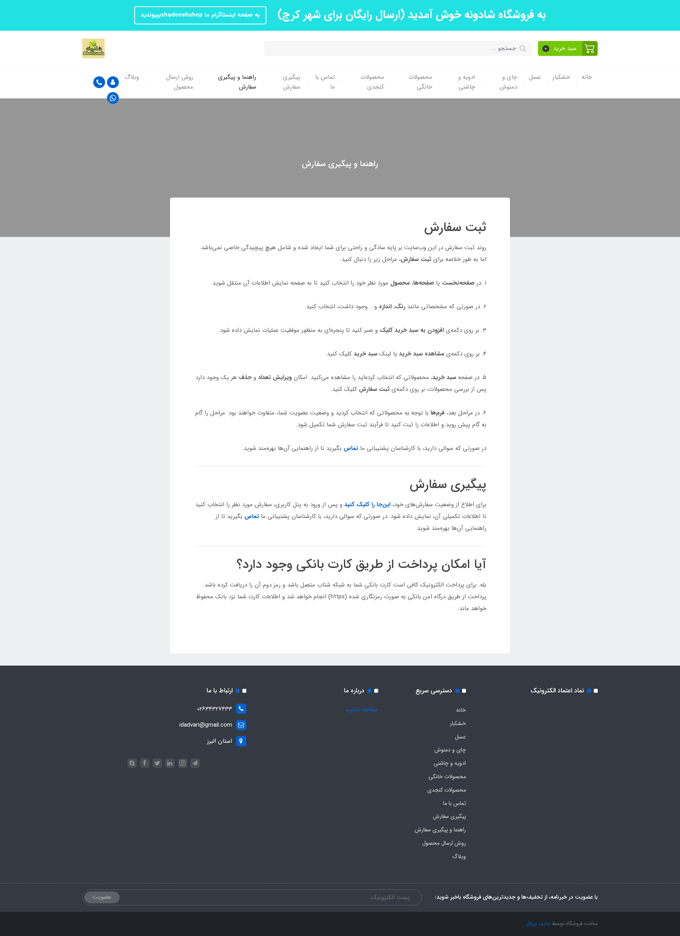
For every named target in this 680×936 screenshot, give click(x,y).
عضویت (101, 897)
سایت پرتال (538, 923)
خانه (587, 77)
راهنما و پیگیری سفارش (237, 82)
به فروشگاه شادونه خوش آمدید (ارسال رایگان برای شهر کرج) (410, 15)
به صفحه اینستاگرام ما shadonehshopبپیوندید (200, 15)
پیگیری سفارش (291, 82)
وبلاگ (132, 77)
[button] (568, 48)
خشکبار (561, 77)
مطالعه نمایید (362, 709)
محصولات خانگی (420, 82)
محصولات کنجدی (372, 82)
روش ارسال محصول (179, 82)
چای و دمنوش (508, 82)
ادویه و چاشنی (466, 82)
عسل (535, 77)
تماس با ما (325, 82)
